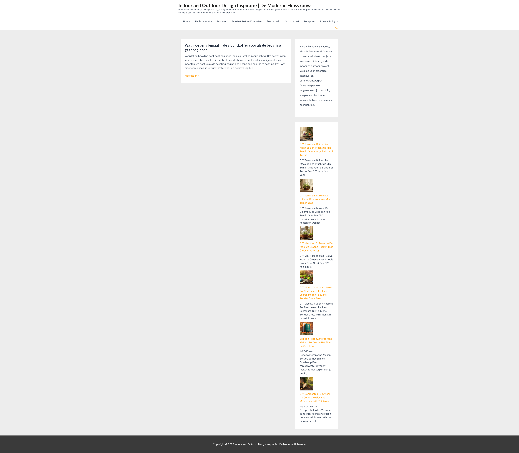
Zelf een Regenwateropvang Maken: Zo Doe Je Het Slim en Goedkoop (316, 342)
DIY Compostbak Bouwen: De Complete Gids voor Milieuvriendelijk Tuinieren (315, 397)
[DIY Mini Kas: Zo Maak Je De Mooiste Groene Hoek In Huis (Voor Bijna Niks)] (306, 233)
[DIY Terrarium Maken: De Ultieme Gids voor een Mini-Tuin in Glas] (306, 185)
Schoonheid (292, 21)
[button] (336, 27)
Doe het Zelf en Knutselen (247, 21)
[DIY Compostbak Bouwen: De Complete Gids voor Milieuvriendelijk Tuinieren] (306, 383)
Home (186, 21)
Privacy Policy (327, 21)
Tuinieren (222, 21)
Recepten (309, 21)
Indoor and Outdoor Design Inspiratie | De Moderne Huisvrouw (244, 5)
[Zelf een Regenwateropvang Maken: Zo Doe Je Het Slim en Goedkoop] (306, 328)
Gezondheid (273, 21)
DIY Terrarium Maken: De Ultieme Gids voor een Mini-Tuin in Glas (316, 199)
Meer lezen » (192, 76)
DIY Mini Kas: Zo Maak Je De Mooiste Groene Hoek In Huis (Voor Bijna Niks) (316, 247)
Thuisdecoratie (203, 21)
